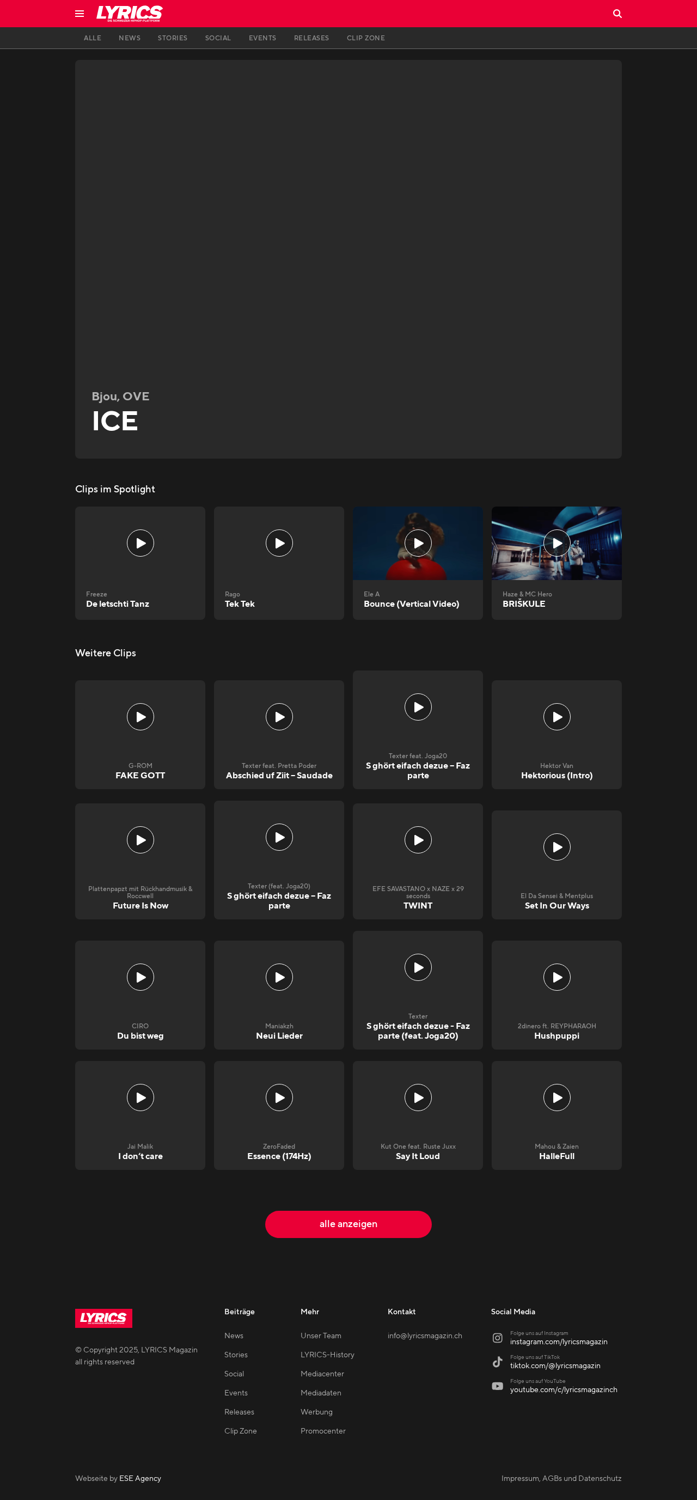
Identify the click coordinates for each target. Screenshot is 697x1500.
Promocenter (323, 1431)
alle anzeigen (348, 1224)
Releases (239, 1412)
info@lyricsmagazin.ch (425, 1336)
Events (236, 1393)
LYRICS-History (327, 1355)
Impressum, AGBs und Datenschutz (562, 1479)
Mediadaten (321, 1393)
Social (234, 1374)
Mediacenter (322, 1374)
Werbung (317, 1412)
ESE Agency (140, 1479)
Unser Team (321, 1336)
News (233, 1336)
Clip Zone (240, 1431)
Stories (236, 1355)
